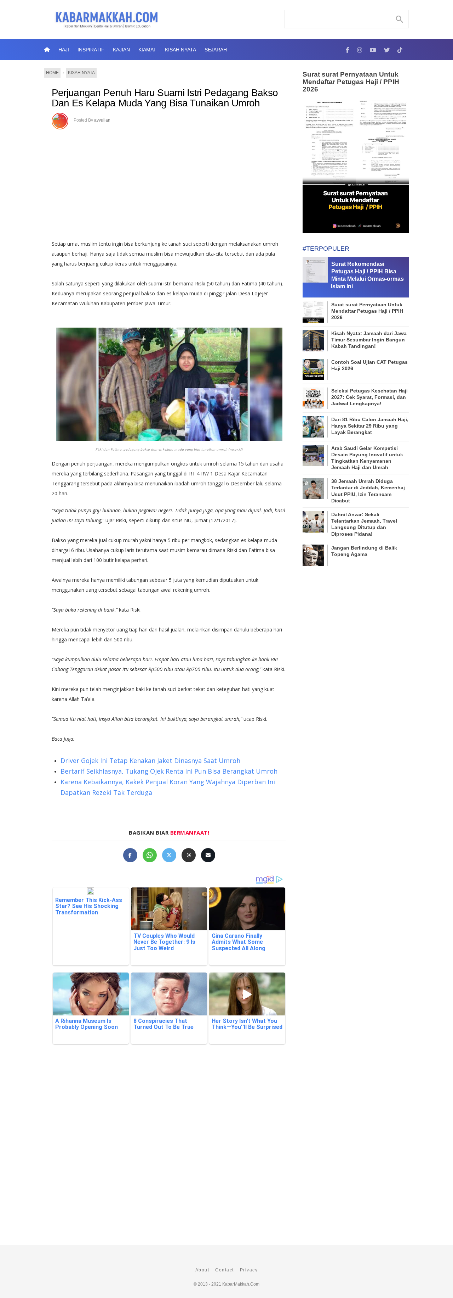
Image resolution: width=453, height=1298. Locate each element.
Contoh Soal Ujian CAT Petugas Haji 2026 (369, 365)
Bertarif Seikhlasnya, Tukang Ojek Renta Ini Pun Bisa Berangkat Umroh (169, 771)
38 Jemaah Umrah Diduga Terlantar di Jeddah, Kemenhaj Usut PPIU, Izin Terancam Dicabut (368, 490)
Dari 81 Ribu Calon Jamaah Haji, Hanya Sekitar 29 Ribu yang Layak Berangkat (369, 426)
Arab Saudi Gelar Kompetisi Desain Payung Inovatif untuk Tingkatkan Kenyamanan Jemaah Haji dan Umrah (367, 457)
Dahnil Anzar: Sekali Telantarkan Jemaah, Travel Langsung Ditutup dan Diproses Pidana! (364, 524)
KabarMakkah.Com (240, 1284)
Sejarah (216, 49)
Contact (224, 1270)
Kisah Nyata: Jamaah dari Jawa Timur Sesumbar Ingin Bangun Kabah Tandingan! (369, 339)
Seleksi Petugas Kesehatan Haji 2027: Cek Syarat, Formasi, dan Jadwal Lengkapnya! (369, 397)
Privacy (249, 1270)
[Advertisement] (176, 182)
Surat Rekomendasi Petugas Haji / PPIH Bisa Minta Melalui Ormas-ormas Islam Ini (367, 275)
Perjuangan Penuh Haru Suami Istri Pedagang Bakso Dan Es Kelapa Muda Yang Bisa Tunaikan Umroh (165, 98)
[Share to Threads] (189, 855)
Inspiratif (91, 49)
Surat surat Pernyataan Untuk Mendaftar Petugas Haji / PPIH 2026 (351, 82)
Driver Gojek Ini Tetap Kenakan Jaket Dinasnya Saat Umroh (150, 760)
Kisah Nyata (180, 49)
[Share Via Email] (208, 855)
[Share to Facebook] (130, 855)
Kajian (121, 49)
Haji (63, 49)
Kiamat (147, 49)
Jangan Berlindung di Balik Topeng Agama (364, 551)
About (202, 1270)
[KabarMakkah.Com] (347, 49)
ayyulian (102, 120)
